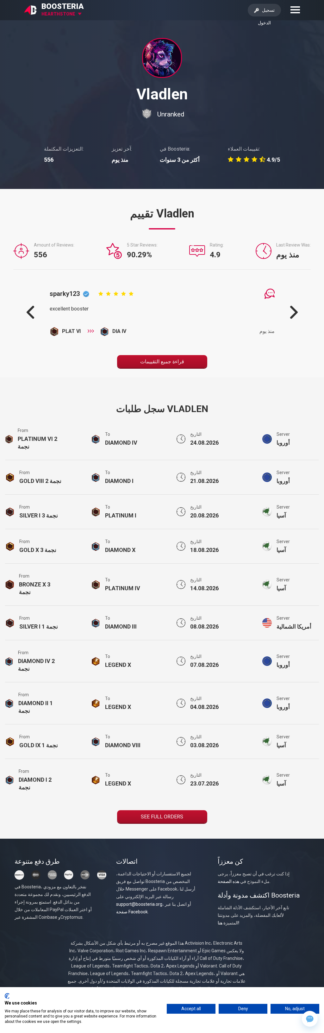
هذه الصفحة (228, 881)
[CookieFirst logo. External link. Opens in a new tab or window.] (7, 996)
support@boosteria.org (139, 904)
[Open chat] (310, 1019)
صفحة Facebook (132, 911)
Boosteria (62, 6)
